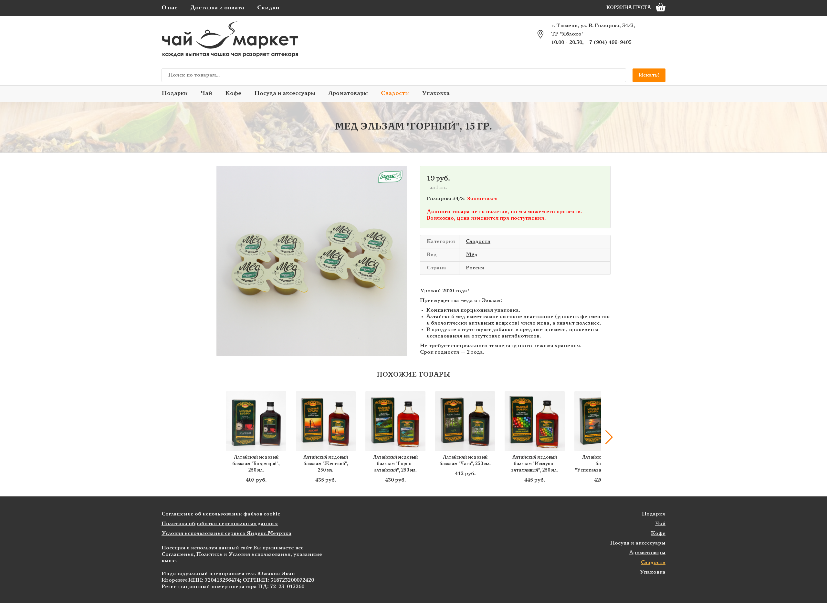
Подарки (175, 93)
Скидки (268, 8)
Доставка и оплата (217, 8)
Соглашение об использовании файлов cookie (221, 514)
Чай (206, 93)
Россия (475, 267)
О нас (169, 8)
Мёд (471, 254)
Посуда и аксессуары (284, 93)
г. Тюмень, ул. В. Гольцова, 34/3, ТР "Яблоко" (593, 29)
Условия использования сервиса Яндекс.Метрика (226, 533)
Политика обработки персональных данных (220, 523)
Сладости (395, 93)
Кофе (233, 93)
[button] (218, 437)
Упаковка (436, 93)
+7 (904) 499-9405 (608, 42)
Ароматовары (348, 93)
